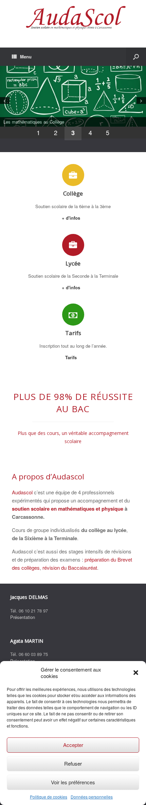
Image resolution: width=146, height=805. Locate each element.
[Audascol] (73, 19)
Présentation (22, 617)
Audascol (22, 492)
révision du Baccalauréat (69, 567)
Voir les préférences (73, 782)
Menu (26, 56)
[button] (135, 672)
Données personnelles (92, 797)
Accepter (73, 744)
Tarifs (71, 357)
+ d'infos (71, 218)
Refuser (73, 763)
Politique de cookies (48, 797)
